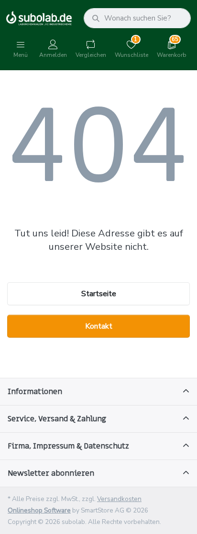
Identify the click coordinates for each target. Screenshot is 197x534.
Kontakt (98, 326)
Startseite (98, 293)
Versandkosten (119, 498)
